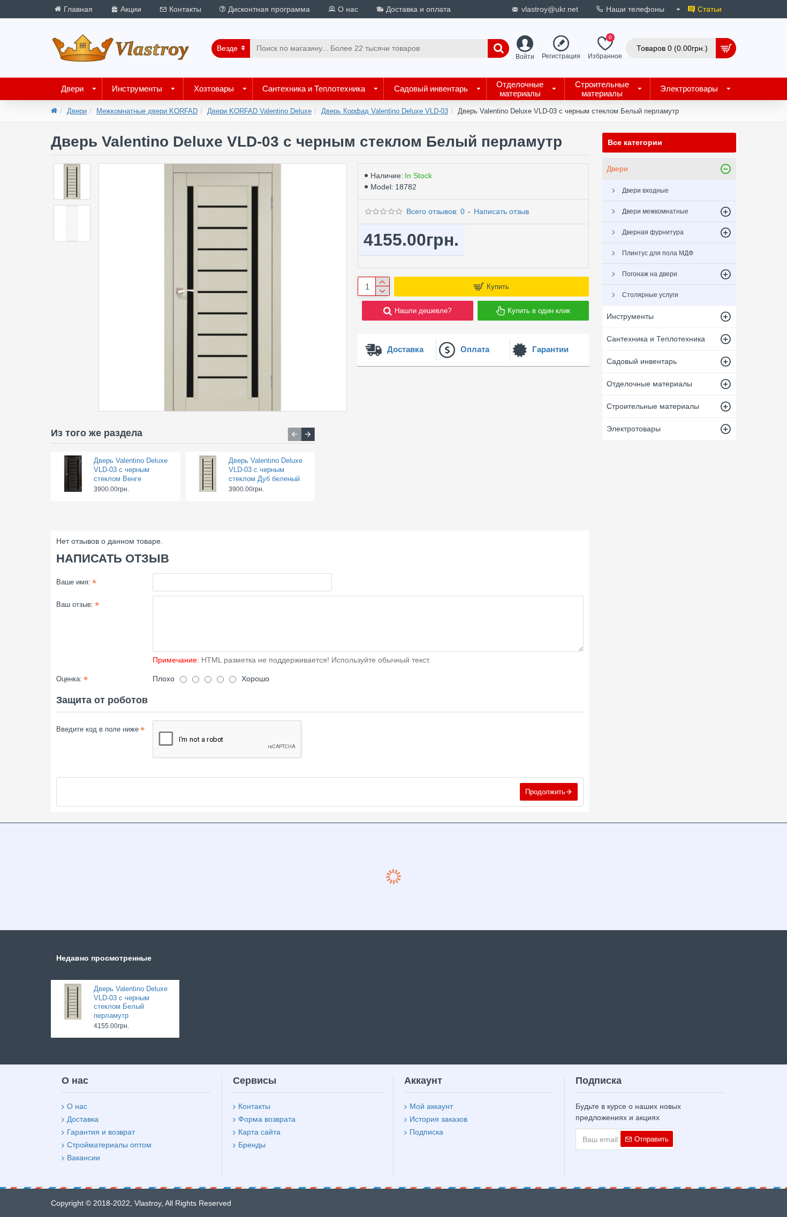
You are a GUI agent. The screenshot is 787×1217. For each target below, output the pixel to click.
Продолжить (545, 792)
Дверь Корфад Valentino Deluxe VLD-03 (384, 111)
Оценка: (69, 679)
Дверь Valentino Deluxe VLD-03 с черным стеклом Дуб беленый (265, 470)
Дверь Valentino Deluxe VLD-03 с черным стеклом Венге (131, 470)
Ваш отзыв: (74, 604)
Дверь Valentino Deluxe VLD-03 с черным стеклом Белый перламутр (131, 1002)
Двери (77, 111)
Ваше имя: (73, 582)
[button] (294, 434)
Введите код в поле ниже (97, 729)
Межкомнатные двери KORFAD (147, 111)
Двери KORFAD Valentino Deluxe (259, 111)
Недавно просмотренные (104, 958)
